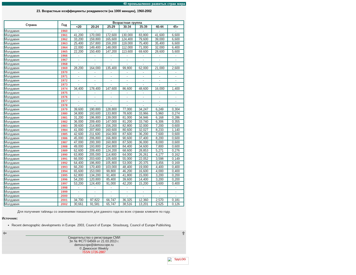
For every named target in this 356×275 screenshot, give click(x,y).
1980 (64, 113)
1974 (64, 88)
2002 (64, 204)
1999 (64, 192)
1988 (64, 146)
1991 (64, 159)
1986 (64, 138)
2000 (64, 196)
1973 (64, 84)
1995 (64, 175)
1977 (64, 101)
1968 (64, 64)
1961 (64, 35)
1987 (64, 142)
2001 (64, 200)
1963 (64, 43)
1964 (64, 47)
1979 (64, 109)
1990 (64, 154)
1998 (64, 187)
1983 (64, 126)
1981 (64, 117)
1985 (64, 134)
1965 (64, 51)
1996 (64, 179)
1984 (64, 130)
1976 (64, 97)
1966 (64, 55)
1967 (64, 60)
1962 (64, 39)
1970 (64, 72)
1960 (64, 31)
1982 (64, 121)
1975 (64, 93)
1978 (64, 105)
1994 (64, 171)
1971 (64, 76)
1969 (64, 68)
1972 (64, 80)
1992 (64, 163)
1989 (64, 150)
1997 (64, 183)
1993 (64, 167)
